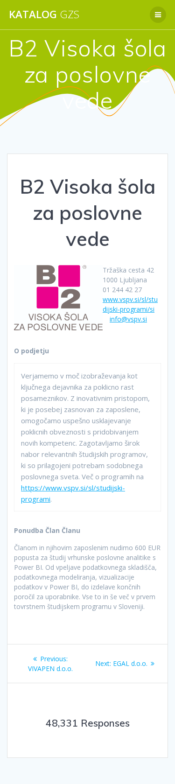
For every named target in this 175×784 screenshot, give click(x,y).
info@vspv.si (128, 319)
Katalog (44, 14)
